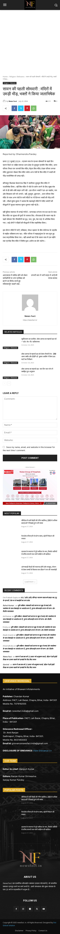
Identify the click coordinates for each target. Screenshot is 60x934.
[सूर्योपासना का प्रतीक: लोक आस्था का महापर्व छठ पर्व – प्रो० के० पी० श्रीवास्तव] (11, 343)
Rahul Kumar (8, 605)
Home (5, 76)
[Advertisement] (30, 41)
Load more (29, 582)
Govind (6, 664)
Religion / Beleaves (16, 76)
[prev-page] (4, 383)
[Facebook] (14, 108)
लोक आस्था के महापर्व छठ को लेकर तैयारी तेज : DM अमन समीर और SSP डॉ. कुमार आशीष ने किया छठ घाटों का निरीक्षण (38, 356)
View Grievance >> (42, 750)
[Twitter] (21, 108)
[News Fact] (4, 101)
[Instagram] (23, 909)
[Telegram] (30, 909)
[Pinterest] (27, 108)
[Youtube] (43, 909)
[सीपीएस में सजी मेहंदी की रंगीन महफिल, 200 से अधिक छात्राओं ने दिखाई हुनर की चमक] (11, 525)
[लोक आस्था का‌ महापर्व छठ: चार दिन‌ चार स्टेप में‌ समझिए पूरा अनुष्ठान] (11, 373)
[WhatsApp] (33, 108)
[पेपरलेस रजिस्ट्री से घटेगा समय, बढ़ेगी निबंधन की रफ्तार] (11, 540)
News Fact (13, 101)
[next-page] (9, 383)
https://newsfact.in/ (30, 320)
